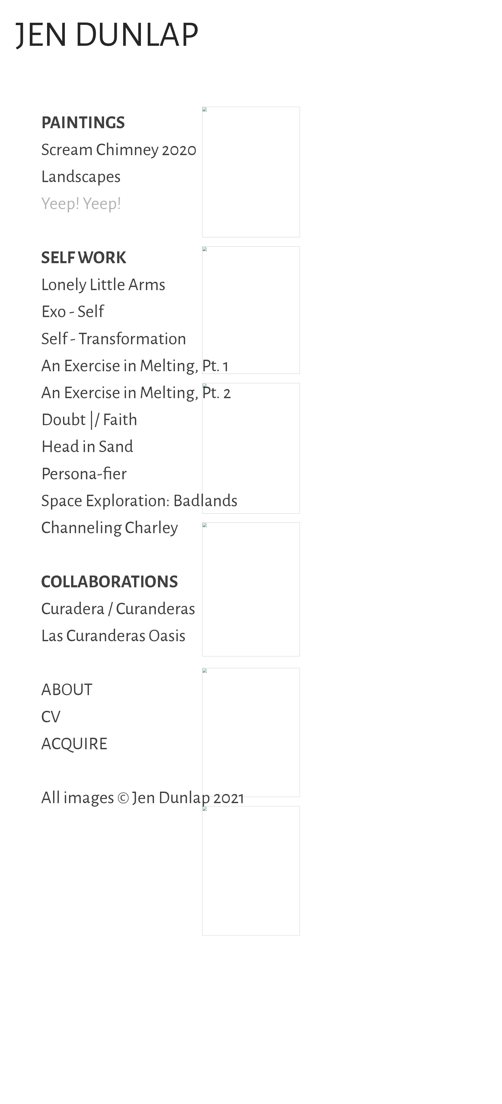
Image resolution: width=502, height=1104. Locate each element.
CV (51, 717)
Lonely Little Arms (103, 285)
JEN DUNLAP (107, 35)
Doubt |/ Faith (89, 420)
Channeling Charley (109, 528)
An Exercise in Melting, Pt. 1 (135, 366)
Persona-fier (84, 474)
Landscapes (81, 177)
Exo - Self (72, 312)
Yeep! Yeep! (81, 204)
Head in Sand (87, 447)
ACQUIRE (74, 744)
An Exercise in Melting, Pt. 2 (136, 393)
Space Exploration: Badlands (139, 501)
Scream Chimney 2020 (119, 150)
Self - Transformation (113, 339)
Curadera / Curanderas (118, 609)
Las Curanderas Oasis (113, 636)
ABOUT (67, 690)
